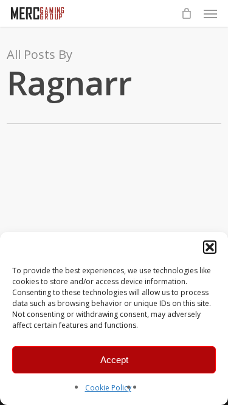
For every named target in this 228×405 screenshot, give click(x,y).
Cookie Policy (108, 388)
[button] (210, 247)
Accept (114, 360)
